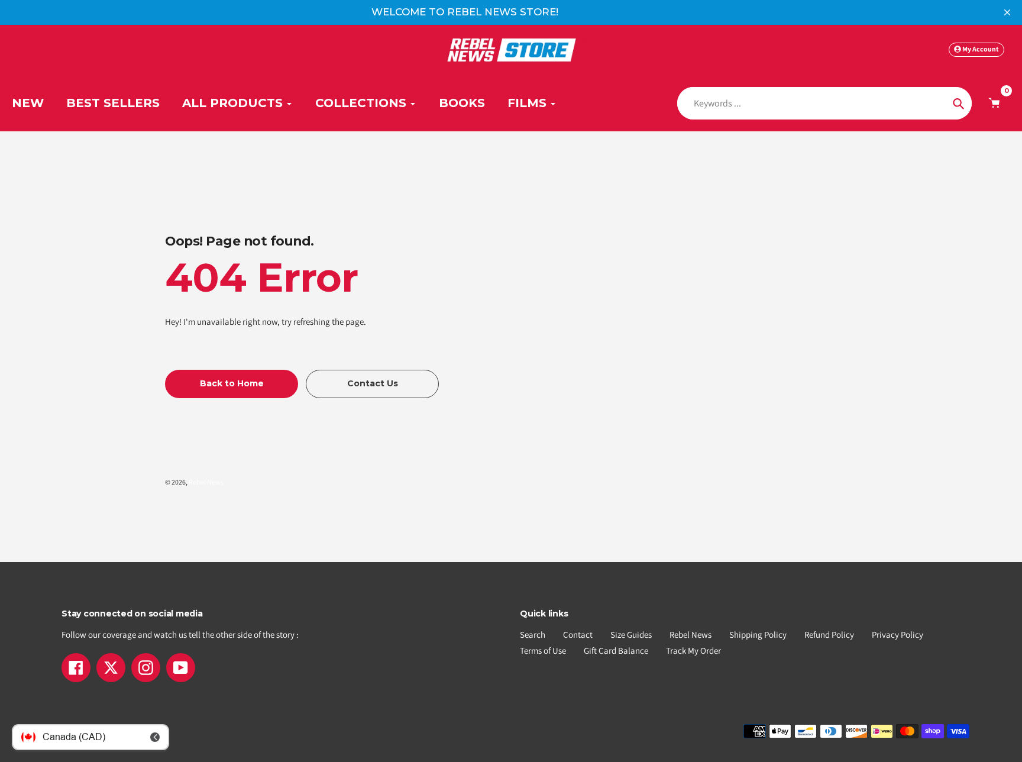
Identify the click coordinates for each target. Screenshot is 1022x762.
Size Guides (631, 634)
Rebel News (206, 481)
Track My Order (693, 650)
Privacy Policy (897, 634)
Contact (578, 634)
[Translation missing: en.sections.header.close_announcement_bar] (1007, 12)
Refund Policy (829, 634)
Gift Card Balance (616, 650)
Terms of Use (543, 650)
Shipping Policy (758, 634)
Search (532, 634)
